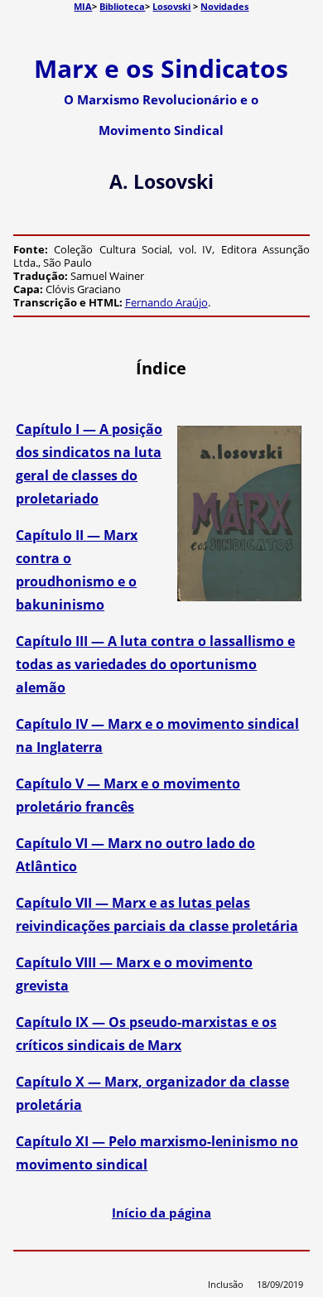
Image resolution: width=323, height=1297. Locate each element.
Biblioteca (122, 6)
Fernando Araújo (166, 302)
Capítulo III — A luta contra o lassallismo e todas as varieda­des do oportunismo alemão (155, 664)
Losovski (171, 6)
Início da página (161, 1212)
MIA (83, 6)
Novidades (224, 6)
